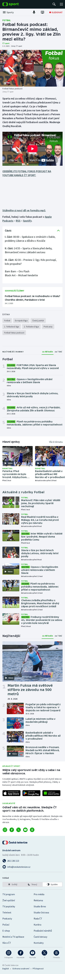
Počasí (5, 924)
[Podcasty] (34, 12)
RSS (18, 220)
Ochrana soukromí (20, 968)
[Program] (42, 12)
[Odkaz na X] (18, 829)
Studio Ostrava (41, 912)
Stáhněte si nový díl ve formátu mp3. (24, 210)
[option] (12, 884)
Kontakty (39, 942)
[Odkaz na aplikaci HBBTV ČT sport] (51, 793)
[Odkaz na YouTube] (25, 829)
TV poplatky (8, 906)
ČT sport (6, 43)
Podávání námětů (43, 930)
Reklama (38, 900)
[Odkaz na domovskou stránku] (15, 4)
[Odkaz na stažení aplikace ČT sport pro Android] (31, 793)
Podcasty (7, 918)
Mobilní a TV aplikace (13, 936)
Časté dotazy (40, 936)
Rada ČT (38, 918)
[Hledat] (54, 4)
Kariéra (37, 924)
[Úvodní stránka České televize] (15, 842)
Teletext (6, 912)
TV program (8, 894)
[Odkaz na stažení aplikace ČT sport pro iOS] (11, 793)
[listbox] (32, 884)
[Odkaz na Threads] (32, 829)
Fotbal (6, 20)
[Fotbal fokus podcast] (32, 68)
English (5, 968)
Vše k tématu (56, 441)
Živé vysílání (8, 900)
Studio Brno (40, 906)
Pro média (39, 894)
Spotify (27, 220)
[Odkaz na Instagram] (4, 829)
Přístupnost (38, 968)
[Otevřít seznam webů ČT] (61, 4)
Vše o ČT (6, 942)
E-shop (6, 930)
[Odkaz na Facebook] (11, 829)
